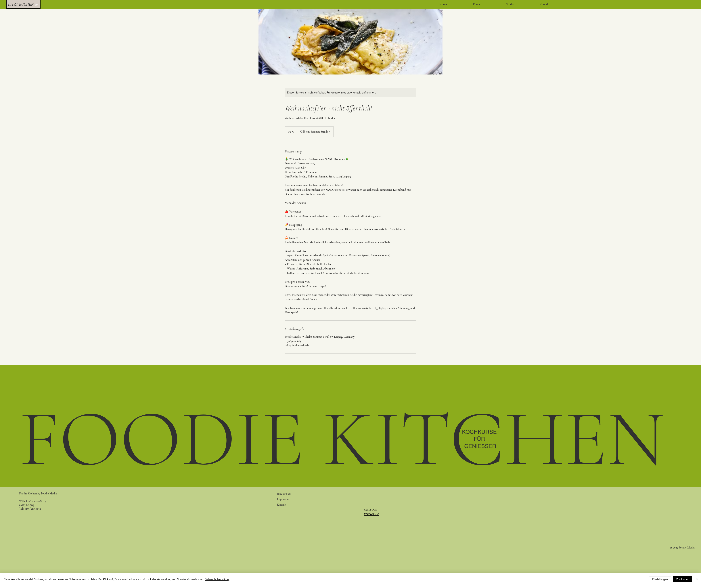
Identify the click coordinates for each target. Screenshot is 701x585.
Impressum (283, 499)
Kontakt (281, 504)
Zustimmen (682, 579)
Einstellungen (660, 579)
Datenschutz (284, 494)
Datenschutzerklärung (217, 579)
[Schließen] (696, 579)
